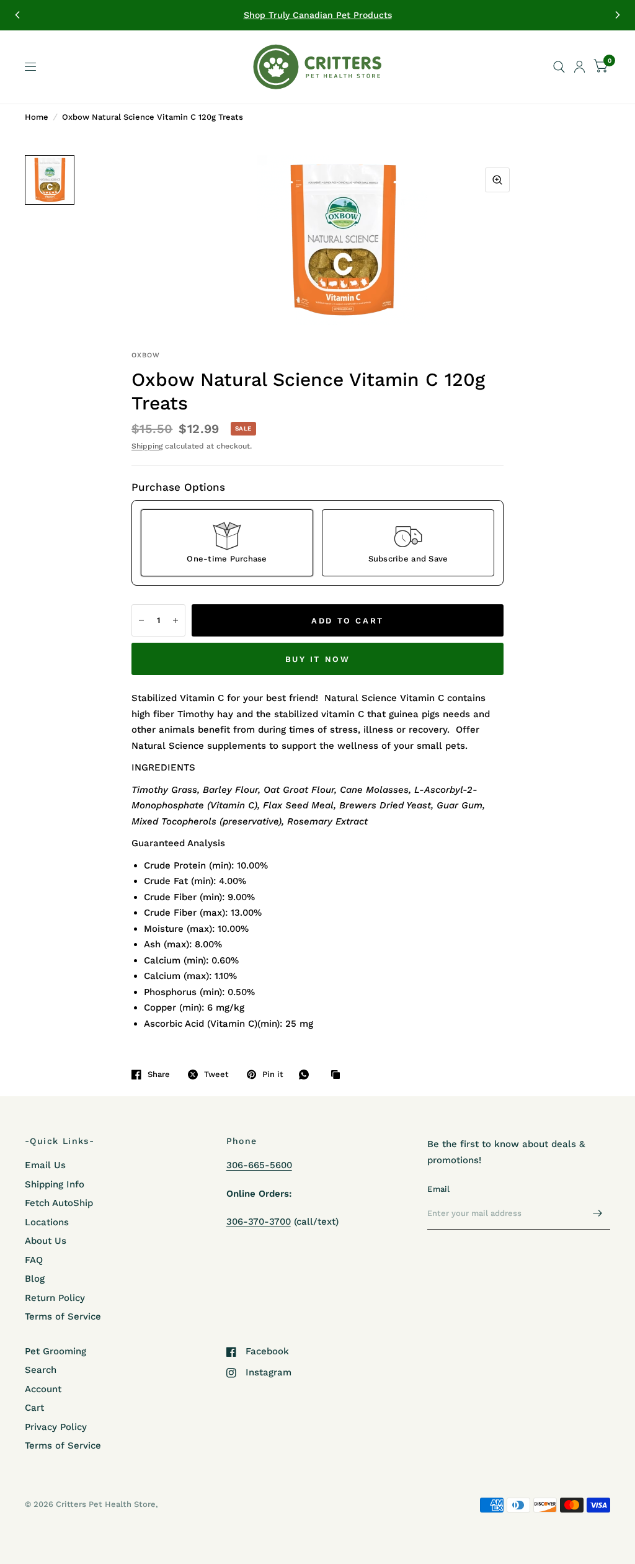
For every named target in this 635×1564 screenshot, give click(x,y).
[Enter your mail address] (597, 1213)
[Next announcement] (617, 15)
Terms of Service (63, 1316)
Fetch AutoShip (59, 1203)
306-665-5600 (259, 1165)
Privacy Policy (56, 1426)
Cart (34, 1407)
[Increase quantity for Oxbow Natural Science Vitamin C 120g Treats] (175, 620)
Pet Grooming (55, 1351)
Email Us (45, 1165)
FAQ (34, 1260)
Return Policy (55, 1297)
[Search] (559, 67)
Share (159, 1074)
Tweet (216, 1074)
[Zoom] (497, 180)
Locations (47, 1222)
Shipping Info (54, 1184)
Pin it (272, 1074)
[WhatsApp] (307, 1074)
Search (40, 1369)
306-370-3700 (258, 1221)
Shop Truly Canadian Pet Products (318, 15)
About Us (45, 1240)
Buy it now (317, 659)
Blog (35, 1278)
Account (43, 1389)
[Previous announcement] (17, 15)
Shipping (146, 446)
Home (36, 117)
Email (438, 1189)
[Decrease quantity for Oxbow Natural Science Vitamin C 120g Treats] (141, 620)
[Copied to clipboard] (339, 1075)
